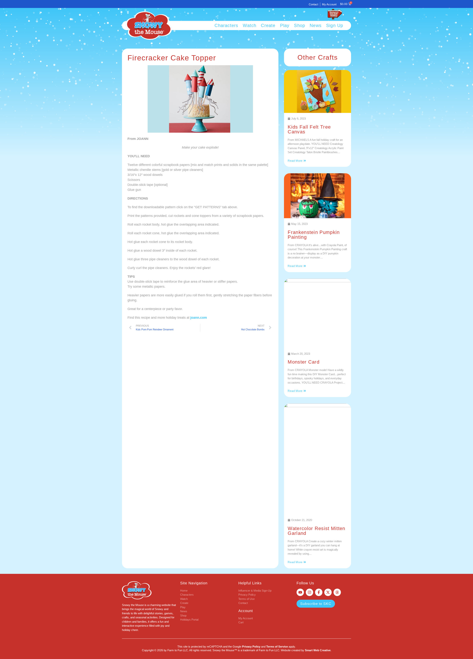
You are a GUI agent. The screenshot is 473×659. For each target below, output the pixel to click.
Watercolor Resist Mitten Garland (316, 531)
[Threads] (337, 592)
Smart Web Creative (318, 650)
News (315, 25)
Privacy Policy (251, 646)
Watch (249, 25)
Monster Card (303, 362)
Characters (226, 25)
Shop (299, 25)
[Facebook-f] (318, 592)
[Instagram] (309, 592)
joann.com (198, 317)
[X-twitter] (328, 592)
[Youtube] (300, 592)
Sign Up (334, 25)
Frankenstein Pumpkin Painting (314, 234)
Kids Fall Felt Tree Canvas (309, 129)
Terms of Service (277, 646)
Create (268, 25)
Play (285, 25)
